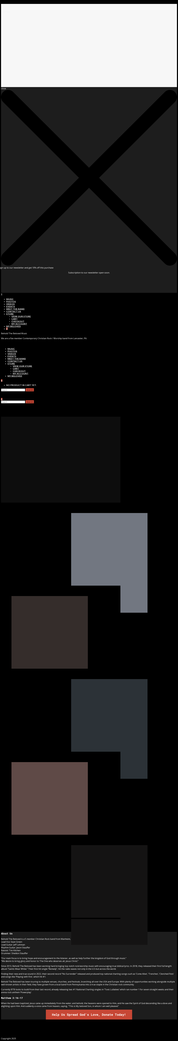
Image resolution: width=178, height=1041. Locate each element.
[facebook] (76, 1031)
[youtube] (93, 1031)
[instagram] (85, 1031)
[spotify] (102, 1031)
